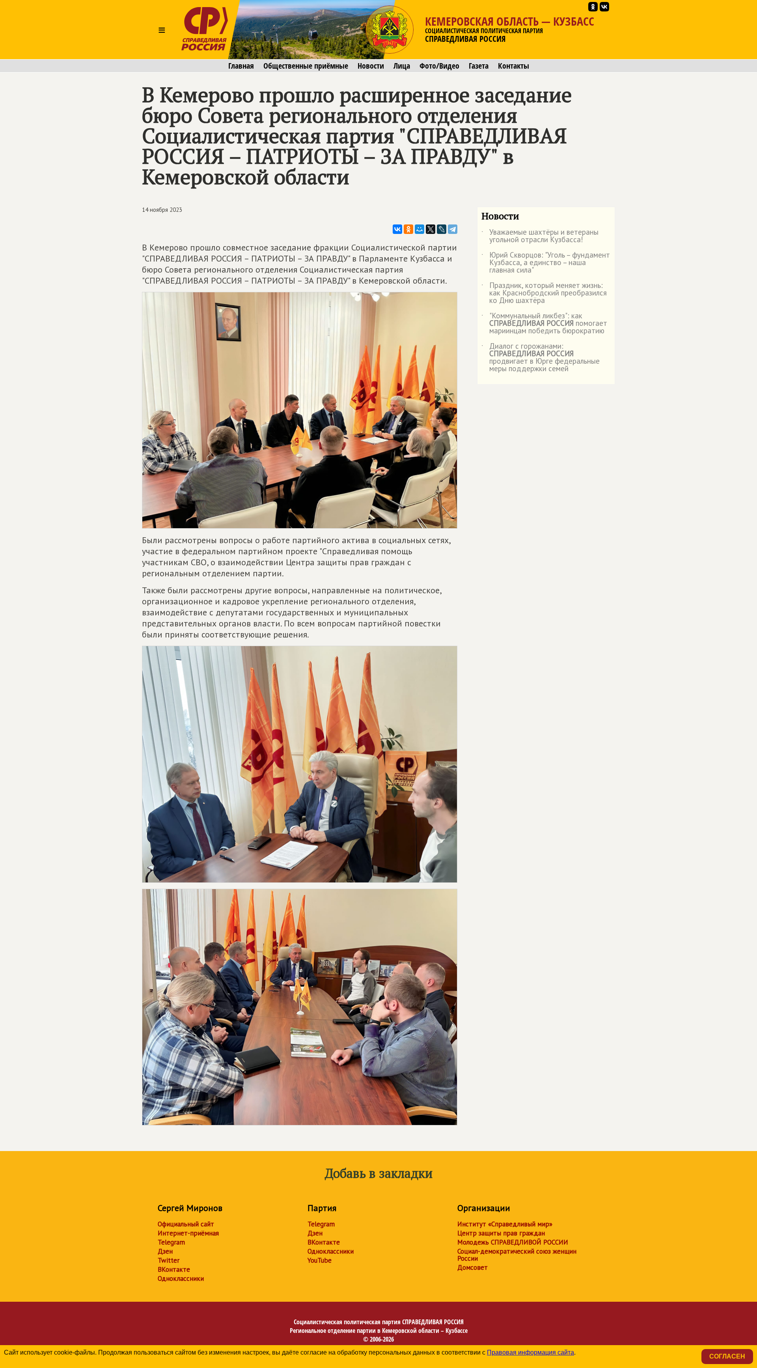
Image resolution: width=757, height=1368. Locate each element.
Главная (241, 66)
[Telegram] (452, 229)
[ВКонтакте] (397, 229)
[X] (430, 229)
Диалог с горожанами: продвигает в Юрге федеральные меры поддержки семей (540, 357)
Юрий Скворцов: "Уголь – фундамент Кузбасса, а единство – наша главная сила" (545, 263)
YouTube (320, 1260)
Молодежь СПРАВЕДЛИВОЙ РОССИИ (512, 1242)
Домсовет (472, 1267)
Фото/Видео (439, 66)
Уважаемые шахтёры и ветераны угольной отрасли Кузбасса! (540, 236)
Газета (479, 66)
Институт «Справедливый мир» (504, 1224)
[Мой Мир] (419, 229)
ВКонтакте (174, 1269)
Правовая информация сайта (530, 1352)
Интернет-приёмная (188, 1233)
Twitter (168, 1260)
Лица (401, 66)
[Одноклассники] (408, 229)
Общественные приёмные (305, 66)
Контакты (513, 66)
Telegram (171, 1242)
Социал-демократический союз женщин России (516, 1255)
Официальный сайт (186, 1224)
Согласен (727, 1356)
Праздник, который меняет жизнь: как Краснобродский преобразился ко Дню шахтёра (544, 293)
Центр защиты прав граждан (501, 1233)
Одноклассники (181, 1278)
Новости (371, 66)
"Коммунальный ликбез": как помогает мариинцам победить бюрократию (544, 323)
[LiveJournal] (441, 229)
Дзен (165, 1251)
